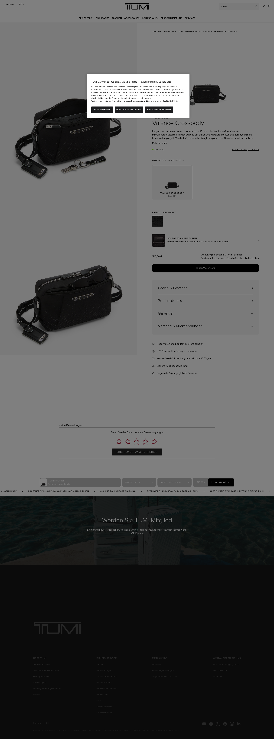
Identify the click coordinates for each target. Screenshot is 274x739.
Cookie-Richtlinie (170, 101)
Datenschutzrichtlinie (140, 101)
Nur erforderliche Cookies (129, 110)
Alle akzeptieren (102, 110)
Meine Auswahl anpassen (159, 110)
